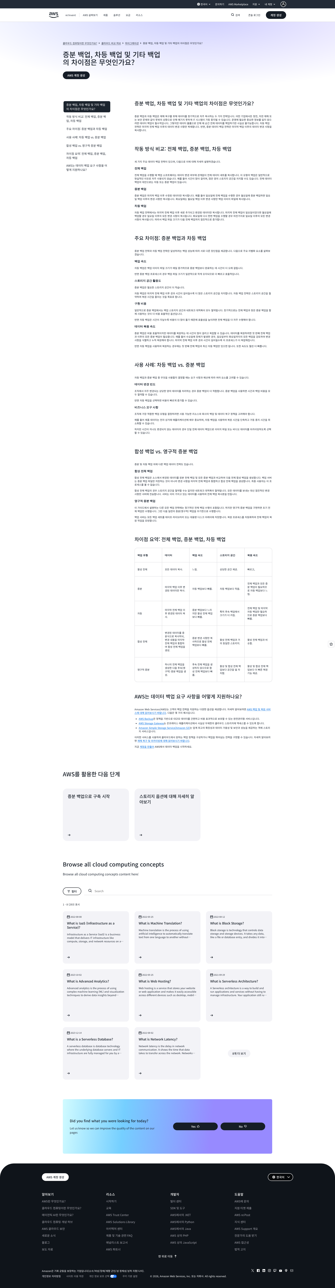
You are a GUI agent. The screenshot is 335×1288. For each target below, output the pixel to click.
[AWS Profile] (283, 4)
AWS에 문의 (241, 1201)
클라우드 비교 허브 (111, 43)
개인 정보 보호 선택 (99, 1276)
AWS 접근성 (241, 1242)
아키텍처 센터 (114, 1229)
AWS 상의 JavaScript (183, 1242)
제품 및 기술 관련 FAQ (119, 1235)
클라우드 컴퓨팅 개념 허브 (57, 1222)
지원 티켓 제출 (243, 1208)
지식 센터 (240, 1222)
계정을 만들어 (147, 746)
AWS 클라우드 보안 (53, 1229)
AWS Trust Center (117, 1215)
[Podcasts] (286, 1271)
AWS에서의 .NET (180, 1215)
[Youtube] (280, 1271)
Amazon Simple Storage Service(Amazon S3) (164, 728)
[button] (90, 15)
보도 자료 (47, 1249)
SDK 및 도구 (177, 1208)
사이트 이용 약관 (75, 1276)
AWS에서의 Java (180, 1229)
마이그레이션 (132, 43)
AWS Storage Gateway (151, 723)
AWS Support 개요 (246, 1229)
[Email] (291, 1271)
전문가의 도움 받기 (245, 1235)
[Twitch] (275, 1271)
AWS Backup (146, 718)
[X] (252, 1271)
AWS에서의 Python (182, 1222)
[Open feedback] (331, 644)
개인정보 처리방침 (51, 1276)
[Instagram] (269, 1271)
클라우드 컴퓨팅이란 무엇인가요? (80, 43)
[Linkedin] (263, 1271)
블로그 (46, 1242)
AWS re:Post (242, 1215)
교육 (108, 1208)
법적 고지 (240, 1249)
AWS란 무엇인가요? (54, 1201)
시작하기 (111, 1201)
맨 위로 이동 (165, 1256)
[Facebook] (258, 1271)
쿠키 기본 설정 (129, 1276)
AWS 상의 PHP (179, 1235)
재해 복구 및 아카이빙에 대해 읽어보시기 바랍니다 (163, 740)
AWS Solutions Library (120, 1222)
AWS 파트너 (113, 1249)
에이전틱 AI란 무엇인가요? (57, 1215)
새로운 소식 (49, 1235)
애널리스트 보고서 (117, 1242)
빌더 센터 (175, 1201)
